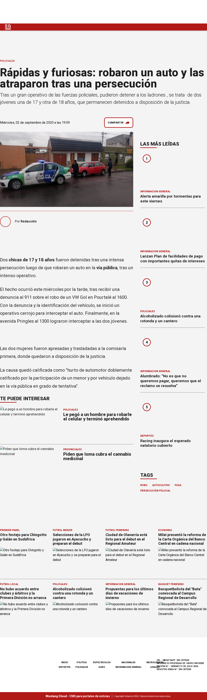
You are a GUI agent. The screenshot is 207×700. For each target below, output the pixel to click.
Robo (143, 485)
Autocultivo (161, 485)
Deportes (147, 436)
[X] (200, 12)
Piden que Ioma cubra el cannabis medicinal (97, 456)
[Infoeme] (29, 11)
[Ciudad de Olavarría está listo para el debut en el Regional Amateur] (130, 561)
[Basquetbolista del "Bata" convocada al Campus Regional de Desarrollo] (182, 615)
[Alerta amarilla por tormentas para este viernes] (172, 170)
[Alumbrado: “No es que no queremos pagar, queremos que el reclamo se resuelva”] (172, 350)
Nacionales (128, 662)
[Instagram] (181, 12)
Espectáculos (102, 662)
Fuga (178, 485)
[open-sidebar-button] (8, 27)
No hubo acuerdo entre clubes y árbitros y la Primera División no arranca (23, 593)
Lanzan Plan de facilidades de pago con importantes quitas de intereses (172, 258)
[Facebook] (172, 12)
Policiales (7, 61)
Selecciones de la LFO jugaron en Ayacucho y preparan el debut (72, 539)
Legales (155, 667)
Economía (165, 530)
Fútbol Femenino (117, 530)
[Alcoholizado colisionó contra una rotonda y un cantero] (172, 290)
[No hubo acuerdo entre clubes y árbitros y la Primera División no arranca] (24, 615)
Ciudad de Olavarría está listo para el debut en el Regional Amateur (126, 539)
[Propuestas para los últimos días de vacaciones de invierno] (130, 615)
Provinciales (72, 449)
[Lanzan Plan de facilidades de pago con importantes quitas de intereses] (172, 230)
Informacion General (155, 191)
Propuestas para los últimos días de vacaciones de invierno (129, 593)
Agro (102, 667)
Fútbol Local (9, 584)
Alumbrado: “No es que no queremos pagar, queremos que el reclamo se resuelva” (170, 381)
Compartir (116, 122)
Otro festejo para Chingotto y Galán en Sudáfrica (23, 537)
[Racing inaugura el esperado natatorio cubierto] (172, 415)
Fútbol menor (62, 530)
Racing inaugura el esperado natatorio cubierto (165, 443)
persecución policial (155, 491)
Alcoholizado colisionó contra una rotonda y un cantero (170, 318)
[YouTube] (191, 12)
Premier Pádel (10, 530)
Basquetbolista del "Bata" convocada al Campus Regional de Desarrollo (180, 593)
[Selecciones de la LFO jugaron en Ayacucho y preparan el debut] (77, 561)
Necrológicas (155, 662)
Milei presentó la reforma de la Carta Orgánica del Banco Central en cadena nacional (182, 539)
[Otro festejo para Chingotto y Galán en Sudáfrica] (24, 561)
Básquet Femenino (171, 584)
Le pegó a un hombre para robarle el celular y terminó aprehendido (97, 416)
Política (82, 662)
